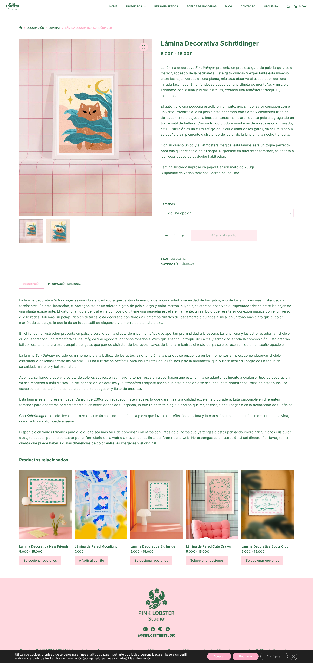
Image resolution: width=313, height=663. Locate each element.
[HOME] (20, 27)
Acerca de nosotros (202, 6)
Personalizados (166, 6)
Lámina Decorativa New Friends (44, 546)
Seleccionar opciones (40, 560)
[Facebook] (153, 629)
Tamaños (168, 204)
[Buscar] (288, 6)
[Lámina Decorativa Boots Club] (267, 504)
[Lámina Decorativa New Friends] (45, 504)
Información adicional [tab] (64, 283)
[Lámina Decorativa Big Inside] (156, 504)
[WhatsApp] (168, 629)
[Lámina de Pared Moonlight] (101, 504)
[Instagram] (145, 629)
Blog (228, 6)
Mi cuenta (271, 6)
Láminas (187, 264)
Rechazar (245, 656)
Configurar (274, 656)
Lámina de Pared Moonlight (96, 546)
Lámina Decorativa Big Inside (152, 546)
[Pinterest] (160, 629)
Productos (134, 6)
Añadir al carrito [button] (91, 560)
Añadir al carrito (223, 235)
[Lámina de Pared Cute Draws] (212, 504)
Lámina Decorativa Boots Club (264, 546)
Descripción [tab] (31, 283)
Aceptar (219, 656)
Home (113, 6)
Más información (139, 658)
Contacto (248, 6)
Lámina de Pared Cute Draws (208, 546)
